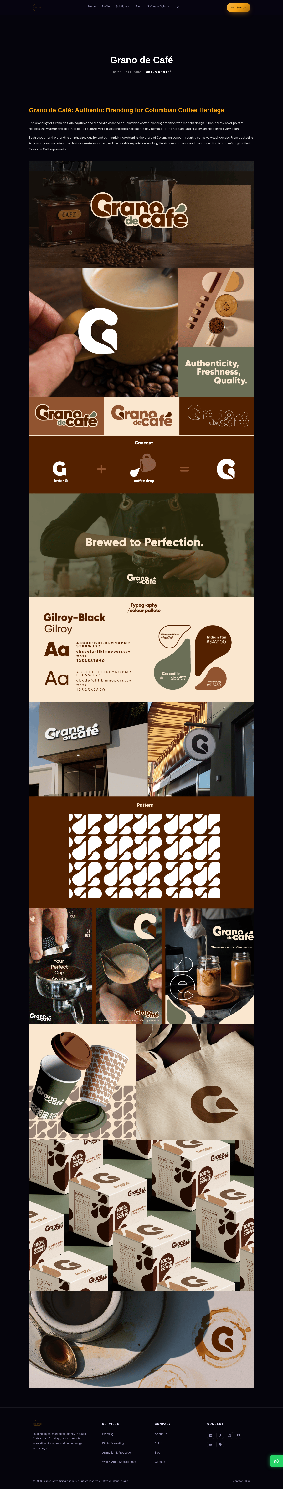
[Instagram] (229, 1435)
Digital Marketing (113, 1443)
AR (178, 7)
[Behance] (210, 1444)
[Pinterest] (220, 1444)
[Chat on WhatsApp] (276, 1461)
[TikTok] (220, 1435)
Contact (160, 1462)
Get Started (238, 7)
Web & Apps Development (119, 1462)
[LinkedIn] (210, 1435)
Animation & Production (117, 1452)
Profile (106, 6)
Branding (108, 1434)
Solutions (122, 6)
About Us (161, 1434)
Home (92, 6)
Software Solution (158, 6)
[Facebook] (238, 1435)
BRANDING (134, 72)
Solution (160, 1443)
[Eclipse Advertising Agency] (37, 7)
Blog (139, 6)
